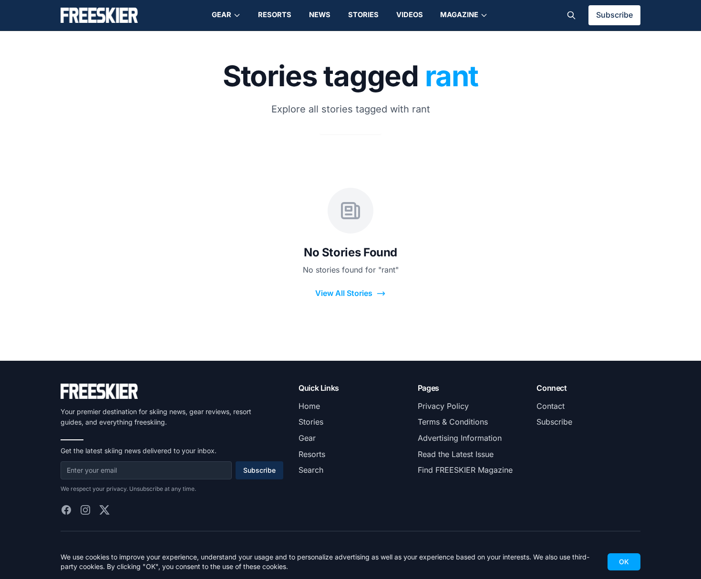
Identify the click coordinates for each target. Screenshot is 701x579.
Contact (550, 406)
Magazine (459, 14)
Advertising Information (460, 438)
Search (311, 470)
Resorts (274, 14)
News (319, 14)
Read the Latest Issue (456, 454)
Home (309, 406)
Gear (221, 14)
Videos (409, 14)
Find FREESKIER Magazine (465, 470)
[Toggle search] (571, 15)
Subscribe (614, 15)
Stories (363, 14)
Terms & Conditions (453, 422)
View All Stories (343, 293)
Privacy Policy (443, 406)
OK (624, 562)
